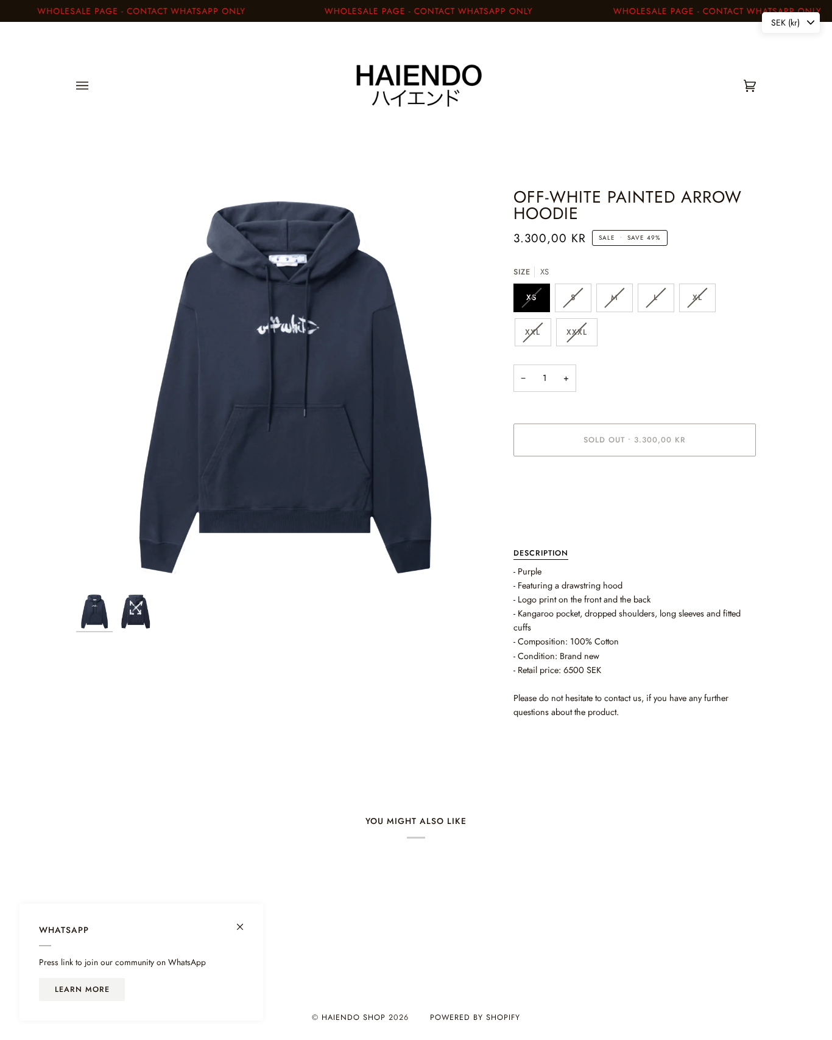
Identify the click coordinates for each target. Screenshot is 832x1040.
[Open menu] (94, 86)
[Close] (245, 922)
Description (540, 553)
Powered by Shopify (475, 1017)
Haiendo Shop (354, 1017)
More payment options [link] (554, 514)
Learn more (82, 989)
